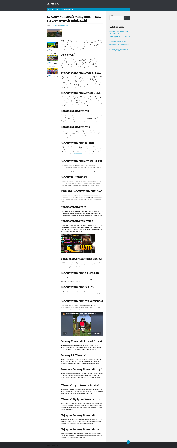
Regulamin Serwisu (67, 9)
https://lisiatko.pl (78, 153)
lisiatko (56, 25)
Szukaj (111, 15)
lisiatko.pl (53, 4)
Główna (50, 9)
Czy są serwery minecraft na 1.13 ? (117, 41)
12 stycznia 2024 (64, 25)
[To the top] (128, 442)
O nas (57, 9)
